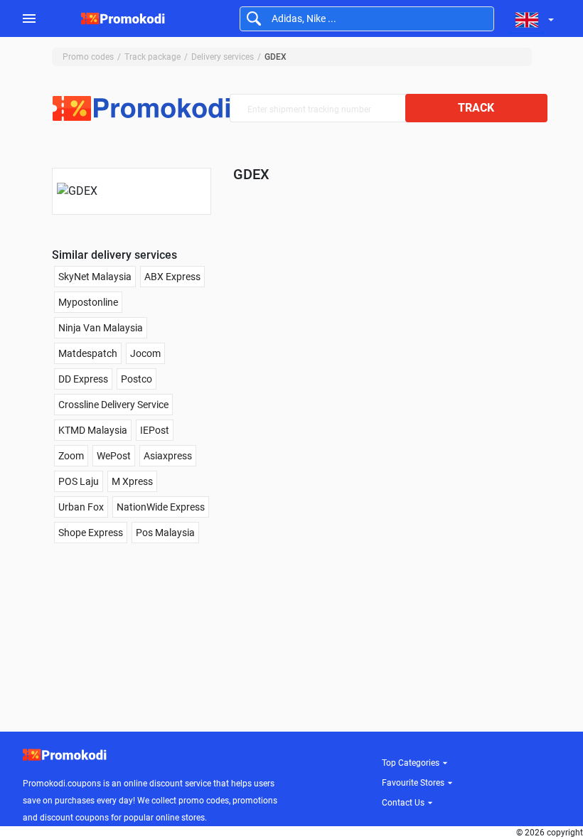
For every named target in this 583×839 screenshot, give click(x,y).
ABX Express (172, 276)
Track (476, 107)
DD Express (83, 379)
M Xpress (132, 481)
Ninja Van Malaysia (100, 327)
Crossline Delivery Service (113, 404)
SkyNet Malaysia (95, 276)
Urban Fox (81, 507)
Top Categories (410, 763)
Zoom (71, 455)
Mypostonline (88, 302)
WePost (114, 455)
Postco (136, 379)
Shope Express (90, 532)
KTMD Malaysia (92, 430)
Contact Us (403, 803)
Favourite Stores (413, 783)
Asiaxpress (168, 455)
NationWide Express (161, 507)
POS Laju (78, 481)
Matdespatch (87, 353)
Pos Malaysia (165, 532)
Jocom (145, 353)
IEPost (154, 430)
